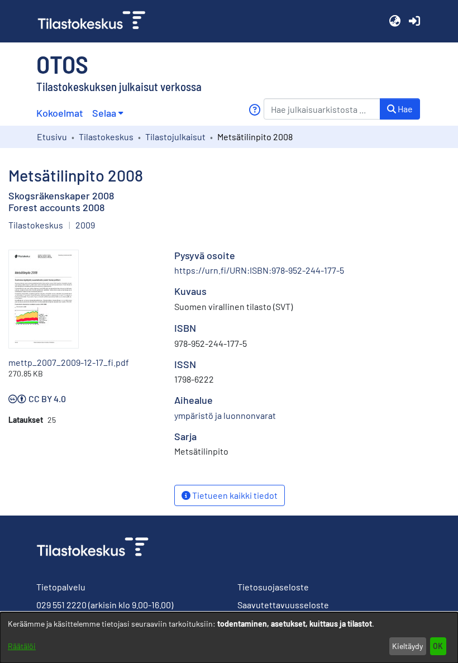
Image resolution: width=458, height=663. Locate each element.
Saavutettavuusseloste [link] (283, 604)
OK (438, 646)
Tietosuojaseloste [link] (273, 586)
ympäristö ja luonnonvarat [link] (225, 415)
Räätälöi (22, 646)
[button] (394, 21)
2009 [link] (85, 225)
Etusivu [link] (52, 136)
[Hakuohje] (254, 110)
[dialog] (229, 637)
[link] (96, 21)
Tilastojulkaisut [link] (175, 136)
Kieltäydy (407, 646)
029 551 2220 (61, 604)
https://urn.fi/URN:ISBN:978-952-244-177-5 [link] (259, 270)
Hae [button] (404, 108)
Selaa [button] (104, 113)
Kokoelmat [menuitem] (59, 113)
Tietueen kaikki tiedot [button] (234, 495)
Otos (62, 64)
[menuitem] (107, 113)
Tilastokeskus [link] (106, 136)
